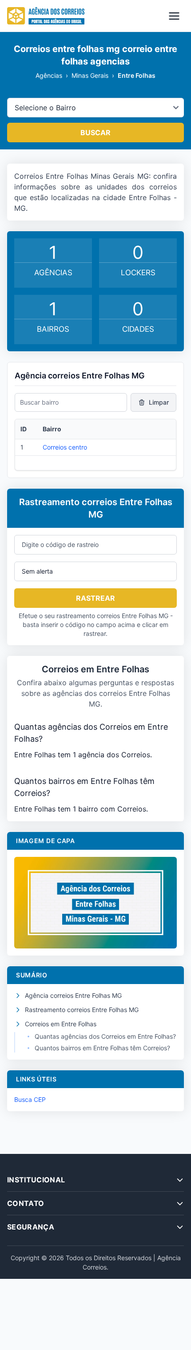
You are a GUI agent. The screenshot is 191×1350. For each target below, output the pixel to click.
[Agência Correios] (45, 16)
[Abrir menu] (174, 16)
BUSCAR (95, 132)
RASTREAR (95, 598)
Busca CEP (30, 1099)
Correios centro (65, 447)
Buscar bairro (39, 402)
